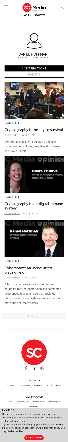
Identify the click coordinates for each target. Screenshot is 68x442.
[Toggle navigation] (6, 7)
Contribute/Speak (23, 402)
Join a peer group (54, 402)
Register (39, 15)
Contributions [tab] (34, 68)
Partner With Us (34, 406)
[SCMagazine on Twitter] (34, 368)
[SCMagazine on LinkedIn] (42, 368)
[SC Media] (34, 7)
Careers (49, 385)
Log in (27, 15)
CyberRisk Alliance (24, 385)
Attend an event (38, 402)
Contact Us (38, 385)
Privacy (58, 385)
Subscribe (9, 402)
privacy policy (53, 427)
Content (12, 123)
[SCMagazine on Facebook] (26, 368)
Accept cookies (34, 437)
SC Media (10, 385)
